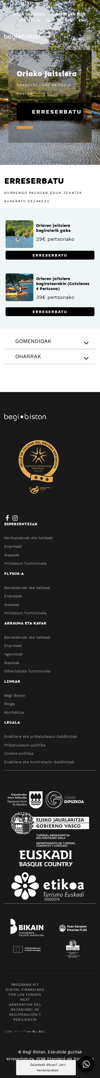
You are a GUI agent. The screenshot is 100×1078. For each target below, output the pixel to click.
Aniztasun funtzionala (25, 563)
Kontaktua (14, 712)
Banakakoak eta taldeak (27, 587)
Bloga (9, 703)
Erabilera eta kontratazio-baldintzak (39, 762)
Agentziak (13, 654)
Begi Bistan (15, 695)
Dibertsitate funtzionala (27, 671)
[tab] (50, 341)
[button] (86, 1064)
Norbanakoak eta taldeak (28, 538)
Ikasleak (11, 555)
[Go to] (45, 6)
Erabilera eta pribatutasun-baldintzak (40, 736)
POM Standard (50, 1058)
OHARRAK (28, 356)
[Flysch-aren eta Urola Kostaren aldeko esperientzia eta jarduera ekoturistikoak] (41, 36)
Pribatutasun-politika (25, 745)
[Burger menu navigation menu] (89, 36)
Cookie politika (18, 753)
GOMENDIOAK (33, 341)
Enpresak (13, 546)
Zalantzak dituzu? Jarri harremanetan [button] (48, 1067)
